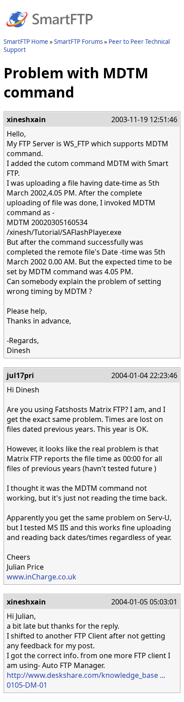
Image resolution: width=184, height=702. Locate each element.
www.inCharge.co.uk (41, 577)
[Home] (50, 33)
